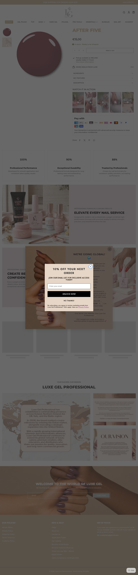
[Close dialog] (90, 267)
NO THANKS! (69, 300)
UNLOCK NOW (69, 294)
